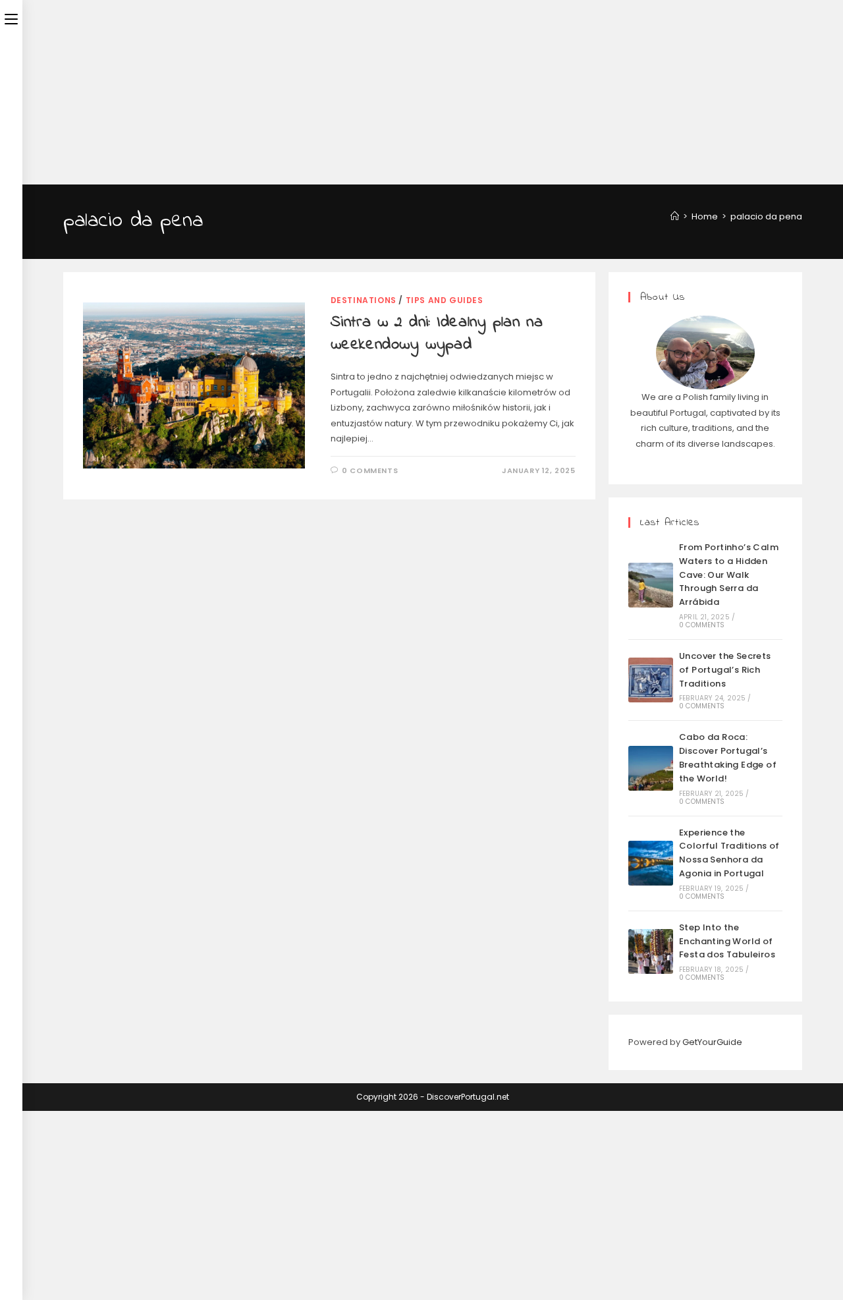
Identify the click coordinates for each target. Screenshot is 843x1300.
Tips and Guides (444, 300)
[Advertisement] (395, 92)
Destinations (363, 300)
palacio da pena (766, 216)
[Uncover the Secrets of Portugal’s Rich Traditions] (650, 680)
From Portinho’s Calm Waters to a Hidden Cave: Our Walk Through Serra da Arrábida (728, 574)
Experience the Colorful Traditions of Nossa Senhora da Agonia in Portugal (729, 853)
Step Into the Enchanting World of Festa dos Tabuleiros (727, 941)
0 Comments (370, 470)
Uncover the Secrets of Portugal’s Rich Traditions (725, 670)
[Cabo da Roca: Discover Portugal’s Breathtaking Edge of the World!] (650, 768)
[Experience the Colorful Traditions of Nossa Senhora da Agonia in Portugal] (650, 863)
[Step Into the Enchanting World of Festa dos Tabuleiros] (650, 951)
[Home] (674, 216)
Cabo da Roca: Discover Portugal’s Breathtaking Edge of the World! (727, 757)
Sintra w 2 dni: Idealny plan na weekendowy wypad (437, 333)
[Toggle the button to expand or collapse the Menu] (11, 18)
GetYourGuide (712, 1042)
